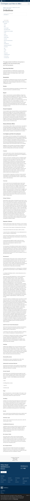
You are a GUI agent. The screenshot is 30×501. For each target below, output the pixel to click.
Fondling (5, 49)
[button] (24, 1)
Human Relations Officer (7, 29)
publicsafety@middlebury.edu (24, 466)
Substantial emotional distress (8, 45)
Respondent (5, 23)
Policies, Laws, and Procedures (7, 8)
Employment (2, 493)
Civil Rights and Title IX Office (11, 4)
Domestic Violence (6, 37)
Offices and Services (9, 7)
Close (27, 495)
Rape (4, 48)
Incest (4, 51)
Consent (5, 32)
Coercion (5, 34)
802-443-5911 (26, 465)
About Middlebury (3, 490)
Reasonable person (6, 43)
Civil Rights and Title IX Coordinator (8, 31)
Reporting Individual (6, 21)
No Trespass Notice (6, 57)
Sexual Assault (6, 46)
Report (5, 26)
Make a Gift (3, 472)
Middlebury (4, 7)
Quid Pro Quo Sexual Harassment (8, 40)
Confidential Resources (7, 54)
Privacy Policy (15, 499)
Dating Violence (6, 35)
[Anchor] (9, 77)
